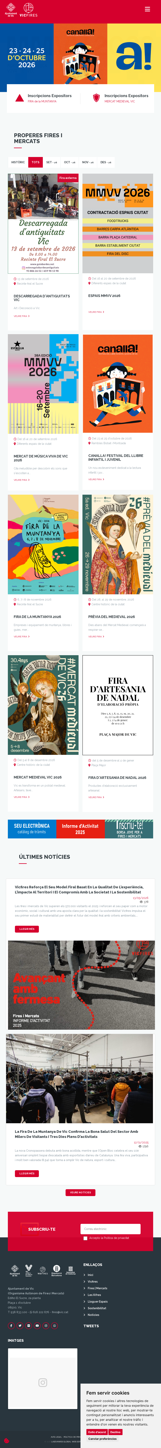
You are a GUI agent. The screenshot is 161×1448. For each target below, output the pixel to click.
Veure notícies (80, 1192)
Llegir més (26, 929)
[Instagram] (45, 1325)
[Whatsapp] (54, 1325)
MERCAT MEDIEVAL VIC (120, 101)
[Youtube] (37, 1325)
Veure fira (20, 316)
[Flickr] (28, 1325)
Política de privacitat (76, 1437)
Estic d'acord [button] (97, 1432)
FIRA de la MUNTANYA (42, 101)
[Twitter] (19, 1325)
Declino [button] (115, 1432)
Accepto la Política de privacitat (109, 1238)
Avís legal (56, 1437)
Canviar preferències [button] (102, 1438)
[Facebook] (11, 1325)
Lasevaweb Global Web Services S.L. (70, 1442)
